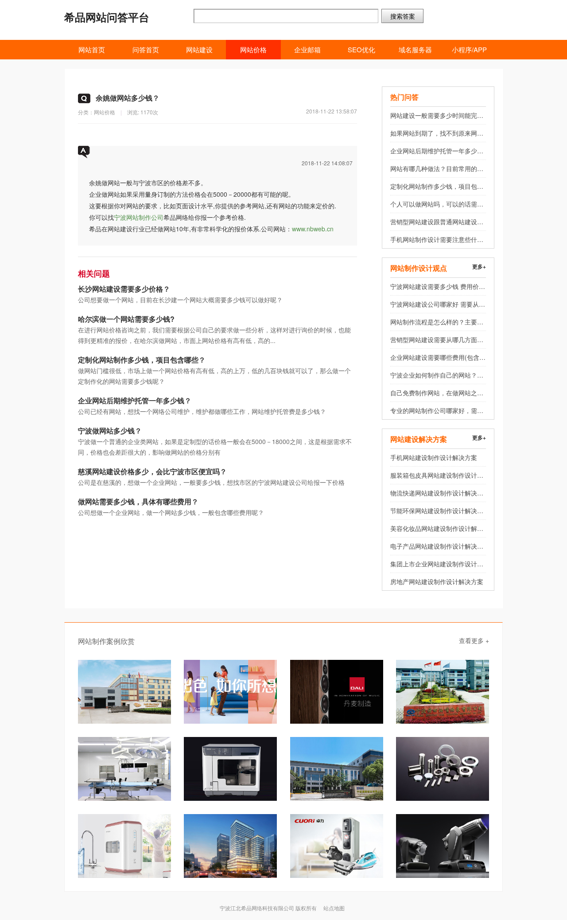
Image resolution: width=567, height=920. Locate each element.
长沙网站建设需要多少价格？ (124, 289)
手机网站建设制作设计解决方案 (433, 457)
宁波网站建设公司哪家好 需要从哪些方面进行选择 (437, 306)
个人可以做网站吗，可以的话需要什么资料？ (436, 206)
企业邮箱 (307, 49)
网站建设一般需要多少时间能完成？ (433, 117)
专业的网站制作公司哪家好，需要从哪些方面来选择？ (436, 412)
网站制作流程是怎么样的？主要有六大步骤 (436, 324)
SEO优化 (361, 49)
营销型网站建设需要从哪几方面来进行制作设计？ (436, 341)
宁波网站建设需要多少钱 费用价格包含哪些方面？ (437, 288)
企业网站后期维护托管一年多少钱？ (134, 400)
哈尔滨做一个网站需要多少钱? (126, 319)
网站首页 (91, 49)
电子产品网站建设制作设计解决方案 (436, 548)
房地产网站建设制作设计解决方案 (436, 581)
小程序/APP (469, 49)
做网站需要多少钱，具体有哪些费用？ (138, 501)
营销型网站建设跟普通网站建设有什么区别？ (436, 223)
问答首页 (145, 49)
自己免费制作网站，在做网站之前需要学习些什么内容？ (436, 395)
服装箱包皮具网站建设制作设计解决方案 (436, 477)
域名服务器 (415, 49)
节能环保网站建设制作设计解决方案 (436, 512)
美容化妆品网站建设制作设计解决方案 (436, 530)
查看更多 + (474, 640)
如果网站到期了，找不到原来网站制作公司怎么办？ (436, 135)
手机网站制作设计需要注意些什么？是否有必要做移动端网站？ (433, 241)
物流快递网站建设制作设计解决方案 (436, 495)
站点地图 (334, 908)
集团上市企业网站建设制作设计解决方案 (436, 566)
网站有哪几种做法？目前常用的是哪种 (436, 170)
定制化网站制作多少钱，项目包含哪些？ (142, 360)
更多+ (479, 266)
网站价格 (253, 49)
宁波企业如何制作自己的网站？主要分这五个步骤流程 (436, 377)
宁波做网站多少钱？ (110, 430)
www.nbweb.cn (313, 228)
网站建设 (199, 49)
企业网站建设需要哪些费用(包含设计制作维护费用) (437, 359)
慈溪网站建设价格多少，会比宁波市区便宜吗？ (152, 471)
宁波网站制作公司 (138, 217)
